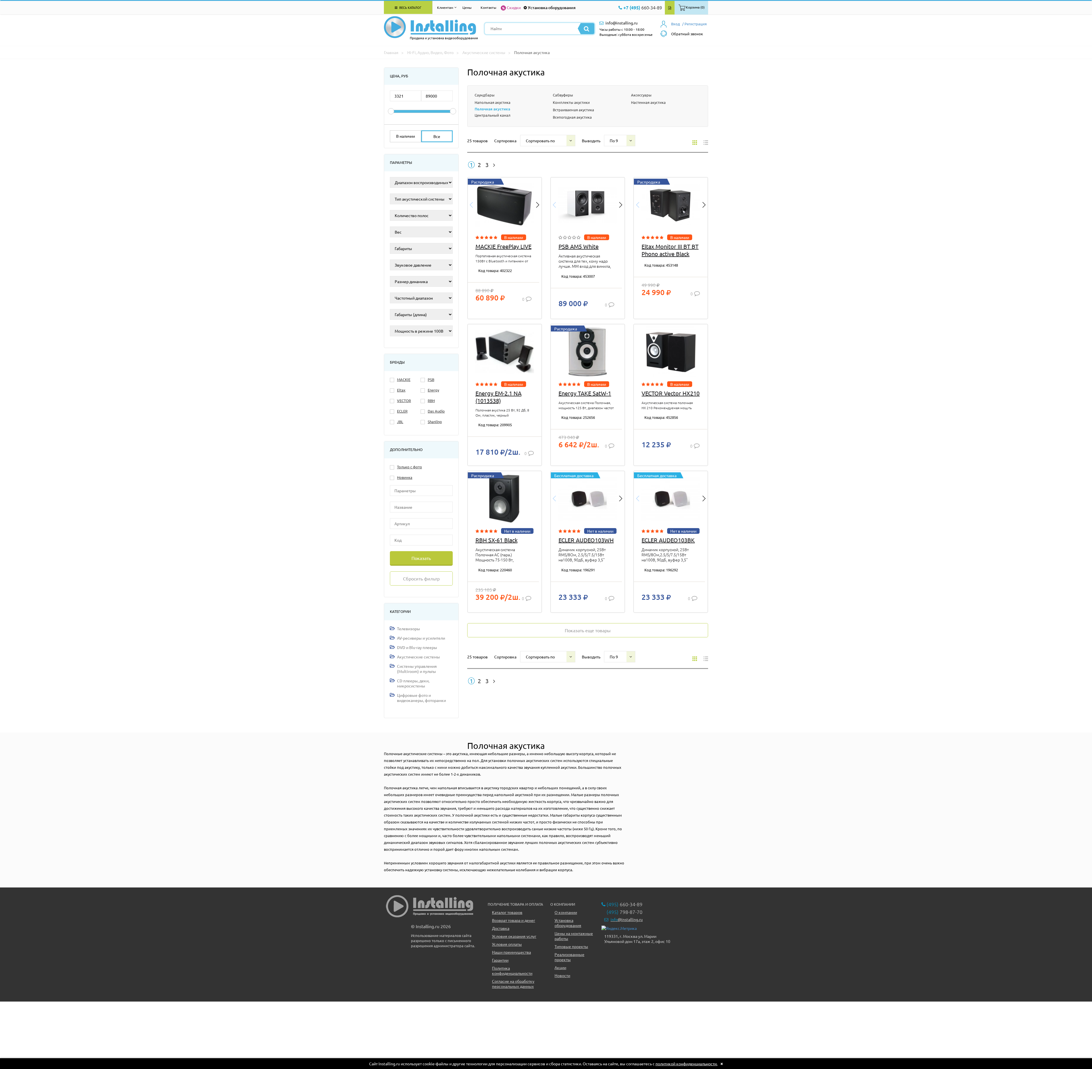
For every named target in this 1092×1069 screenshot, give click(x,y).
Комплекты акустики (571, 102)
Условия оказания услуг (514, 936)
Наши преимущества (511, 952)
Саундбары (485, 94)
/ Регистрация (694, 23)
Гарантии (500, 960)
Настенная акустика (648, 102)
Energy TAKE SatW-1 (585, 393)
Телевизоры (408, 628)
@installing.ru (627, 919)
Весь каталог (409, 7)
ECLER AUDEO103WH (586, 539)
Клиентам (445, 7)
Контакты (488, 7)
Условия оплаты (507, 944)
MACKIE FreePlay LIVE (503, 246)
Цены (466, 7)
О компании (566, 912)
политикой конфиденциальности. (686, 1063)
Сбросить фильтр (421, 578)
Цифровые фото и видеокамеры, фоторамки (421, 698)
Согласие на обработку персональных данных (513, 984)
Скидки (514, 7)
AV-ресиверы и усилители (421, 637)
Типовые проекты (571, 946)
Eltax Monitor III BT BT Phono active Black (670, 250)
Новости (562, 975)
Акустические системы (418, 656)
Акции (560, 967)
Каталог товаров (507, 912)
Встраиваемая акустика (573, 109)
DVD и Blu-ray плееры (417, 647)
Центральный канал (492, 115)
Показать (421, 558)
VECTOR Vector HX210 (671, 393)
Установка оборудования (552, 7)
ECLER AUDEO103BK (668, 539)
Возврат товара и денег (513, 920)
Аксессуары (641, 94)
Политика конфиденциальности (512, 970)
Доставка (500, 928)
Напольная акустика (492, 102)
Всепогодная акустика (572, 117)
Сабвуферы (563, 94)
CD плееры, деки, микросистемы (413, 683)
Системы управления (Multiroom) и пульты (417, 669)
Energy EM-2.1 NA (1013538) (498, 397)
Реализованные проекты (569, 957)
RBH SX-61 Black (496, 539)
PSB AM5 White (579, 246)
